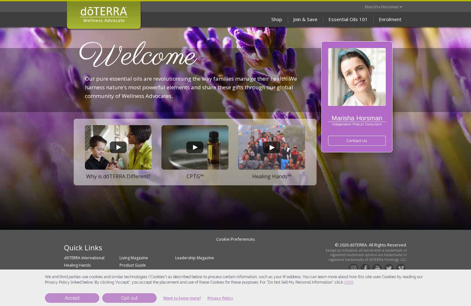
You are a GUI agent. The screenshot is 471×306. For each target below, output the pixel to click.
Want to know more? (182, 298)
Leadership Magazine (194, 258)
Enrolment (390, 19)
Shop (276, 19)
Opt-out (129, 298)
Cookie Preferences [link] (235, 239)
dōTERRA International (84, 258)
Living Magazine (134, 258)
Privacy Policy (220, 298)
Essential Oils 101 (348, 19)
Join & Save (305, 19)
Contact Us (356, 140)
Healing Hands (77, 265)
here (349, 282)
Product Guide (133, 265)
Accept (72, 298)
